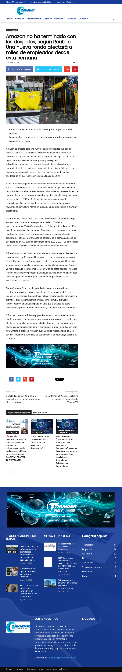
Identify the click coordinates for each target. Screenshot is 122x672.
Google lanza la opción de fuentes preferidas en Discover (28, 572)
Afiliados (47, 18)
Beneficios (59, 18)
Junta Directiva (33, 18)
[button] (112, 18)
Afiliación (71, 18)
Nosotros (19, 18)
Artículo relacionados (19, 412)
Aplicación (87, 553)
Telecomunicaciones (92, 567)
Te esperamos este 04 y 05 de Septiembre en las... (67, 546)
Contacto (83, 18)
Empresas (87, 549)
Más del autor (40, 412)
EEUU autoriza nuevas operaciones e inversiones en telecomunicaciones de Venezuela (30, 591)
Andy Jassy (31, 187)
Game (85, 576)
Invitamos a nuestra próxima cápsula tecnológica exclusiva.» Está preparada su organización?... (29, 553)
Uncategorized (12, 30)
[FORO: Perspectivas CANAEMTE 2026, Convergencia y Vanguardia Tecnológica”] (42, 426)
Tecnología (87, 544)
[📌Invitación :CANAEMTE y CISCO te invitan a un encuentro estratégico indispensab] (17, 426)
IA (83, 558)
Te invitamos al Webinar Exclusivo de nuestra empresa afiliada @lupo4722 (61, 399)
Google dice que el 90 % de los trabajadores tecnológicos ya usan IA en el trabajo (23, 399)
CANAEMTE (87, 562)
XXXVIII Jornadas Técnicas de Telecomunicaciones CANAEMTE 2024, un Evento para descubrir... (68, 565)
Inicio (9, 18)
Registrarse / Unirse (65, 2)
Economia (87, 571)
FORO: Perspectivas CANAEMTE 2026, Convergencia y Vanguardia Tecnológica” (40, 442)
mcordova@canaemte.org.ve (62, 657)
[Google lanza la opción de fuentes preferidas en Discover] (12, 571)
